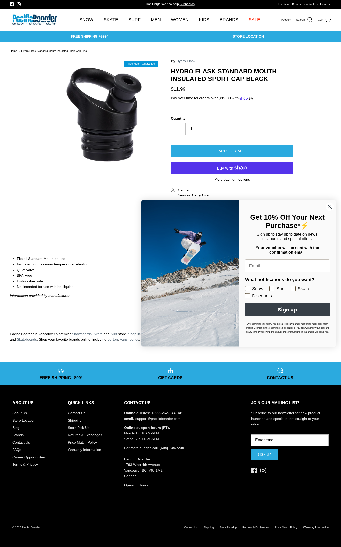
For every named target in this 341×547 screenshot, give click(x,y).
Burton (112, 340)
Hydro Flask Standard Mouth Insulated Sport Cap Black (54, 51)
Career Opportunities (29, 457)
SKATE (111, 19)
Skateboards (27, 340)
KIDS (204, 19)
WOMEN (180, 19)
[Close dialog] (329, 206)
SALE (254, 19)
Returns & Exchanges (85, 435)
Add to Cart (232, 151)
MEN (156, 19)
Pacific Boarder (31, 527)
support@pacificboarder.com (158, 419)
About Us (19, 413)
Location (283, 4)
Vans (124, 340)
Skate (98, 334)
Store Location (23, 420)
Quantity (178, 118)
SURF (134, 19)
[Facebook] (12, 4)
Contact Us (21, 442)
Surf (114, 334)
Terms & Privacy (25, 464)
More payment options (232, 180)
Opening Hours (136, 485)
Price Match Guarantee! (180, 6)
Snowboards (82, 334)
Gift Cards (323, 4)
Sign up (265, 454)
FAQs (16, 450)
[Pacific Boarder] (34, 20)
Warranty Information (84, 450)
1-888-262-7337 (164, 413)
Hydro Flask (185, 61)
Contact (309, 4)
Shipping (75, 420)
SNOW (86, 19)
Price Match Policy (82, 442)
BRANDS (229, 19)
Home (13, 51)
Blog (15, 428)
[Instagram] (19, 4)
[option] (104, 114)
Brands (296, 4)
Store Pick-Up (79, 428)
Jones (134, 340)
